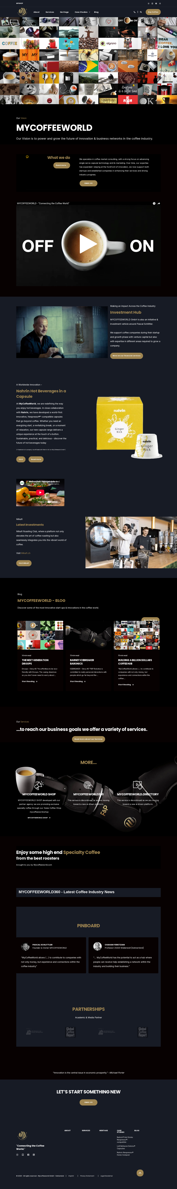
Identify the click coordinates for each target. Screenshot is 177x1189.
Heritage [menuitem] (64, 12)
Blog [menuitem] (96, 12)
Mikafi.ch (25, 553)
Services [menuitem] (50, 12)
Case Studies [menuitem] (81, 12)
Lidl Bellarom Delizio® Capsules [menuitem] (126, 1147)
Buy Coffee (153, 12)
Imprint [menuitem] (71, 1176)
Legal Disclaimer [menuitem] (107, 1176)
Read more (36, 459)
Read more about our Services (89, 739)
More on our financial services (127, 356)
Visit (21, 459)
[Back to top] (140, 1173)
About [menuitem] (37, 12)
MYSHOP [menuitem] (19, 3)
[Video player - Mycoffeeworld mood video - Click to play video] (88, 244)
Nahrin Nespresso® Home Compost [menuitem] (125, 1153)
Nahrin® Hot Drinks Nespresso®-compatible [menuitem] (125, 1139)
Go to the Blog (150, 620)
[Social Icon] (149, 3)
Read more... (62, 165)
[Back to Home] (22, 16)
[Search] (141, 12)
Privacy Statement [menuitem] (87, 1176)
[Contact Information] (135, 11)
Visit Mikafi (24, 563)
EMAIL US (88, 183)
